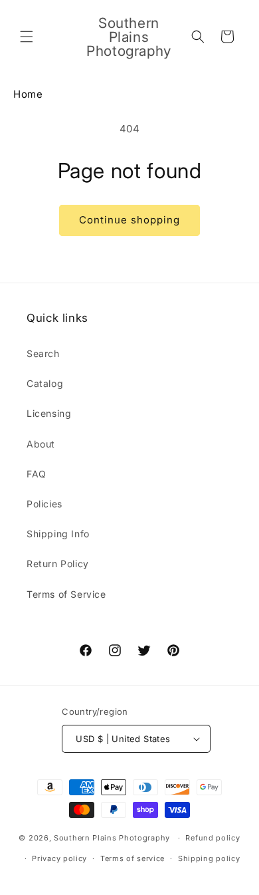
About (41, 443)
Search (43, 353)
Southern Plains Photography (112, 837)
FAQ (36, 473)
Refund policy (212, 837)
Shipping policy (209, 858)
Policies (44, 503)
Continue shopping (129, 219)
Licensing (49, 413)
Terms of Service (66, 594)
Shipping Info (58, 533)
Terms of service (132, 858)
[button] (26, 36)
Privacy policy (59, 858)
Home (28, 94)
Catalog (45, 383)
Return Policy (58, 563)
